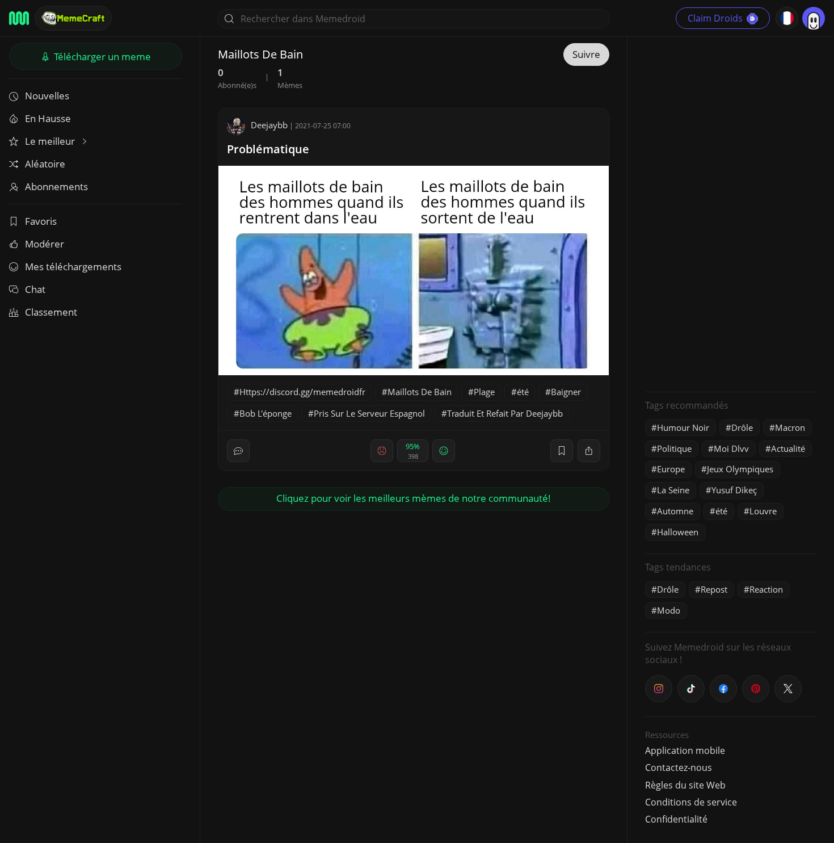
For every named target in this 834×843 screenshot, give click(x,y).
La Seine (673, 490)
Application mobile (685, 750)
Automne (675, 511)
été (523, 391)
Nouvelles (47, 95)
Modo (668, 610)
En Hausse (48, 118)
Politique (674, 448)
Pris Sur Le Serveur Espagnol (369, 413)
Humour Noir (683, 427)
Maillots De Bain (419, 391)
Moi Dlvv (731, 448)
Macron (790, 427)
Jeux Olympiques (740, 469)
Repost (714, 589)
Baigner (566, 391)
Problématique (268, 149)
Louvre (763, 511)
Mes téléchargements (73, 266)
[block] (589, 450)
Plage (484, 391)
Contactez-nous (678, 767)
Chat (35, 289)
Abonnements (56, 186)
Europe (671, 469)
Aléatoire (45, 163)
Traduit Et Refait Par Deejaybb (505, 413)
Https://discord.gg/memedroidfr (302, 391)
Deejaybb (269, 125)
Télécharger (101, 56)
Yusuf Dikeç (734, 490)
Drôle (742, 427)
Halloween (677, 532)
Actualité (788, 448)
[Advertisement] (730, 213)
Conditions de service (691, 802)
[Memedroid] (19, 18)
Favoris (41, 221)
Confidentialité (676, 819)
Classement (51, 311)
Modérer (44, 243)
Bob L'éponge (265, 413)
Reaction (766, 589)
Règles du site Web (685, 785)
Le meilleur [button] (51, 141)
